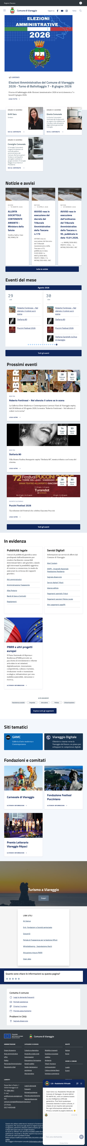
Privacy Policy (64, 1143)
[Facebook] (56, 10)
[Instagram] (65, 10)
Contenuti (16, 77)
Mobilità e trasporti (51, 1050)
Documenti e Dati (10, 1067)
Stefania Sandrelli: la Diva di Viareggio (66, 338)
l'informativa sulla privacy (37, 1141)
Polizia (56, 702)
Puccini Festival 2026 (26, 328)
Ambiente (48, 1060)
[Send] (81, 1137)
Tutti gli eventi (43, 527)
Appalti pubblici (29, 1063)
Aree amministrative (11, 1054)
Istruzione (44, 702)
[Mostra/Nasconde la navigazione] (4, 10)
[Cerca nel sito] (80, 10)
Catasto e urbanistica (31, 1050)
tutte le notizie (42, 269)
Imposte (32, 702)
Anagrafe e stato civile (31, 1054)
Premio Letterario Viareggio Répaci (17, 844)
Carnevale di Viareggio (20, 797)
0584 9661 (10, 1090)
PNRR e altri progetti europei (19, 649)
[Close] (81, 1083)
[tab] (28, 344)
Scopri (43, 898)
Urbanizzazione (69, 702)
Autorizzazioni (29, 1057)
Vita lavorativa (29, 1073)
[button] (9, 3)
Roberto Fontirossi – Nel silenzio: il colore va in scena (27, 311)
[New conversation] (77, 1083)
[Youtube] (61, 10)
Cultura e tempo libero (52, 1070)
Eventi (67, 1070)
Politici (6, 1060)
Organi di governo (10, 1050)
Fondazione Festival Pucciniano (59, 797)
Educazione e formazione (32, 1060)
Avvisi (67, 1054)
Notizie (67, 1050)
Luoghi (67, 1067)
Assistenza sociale (18, 702)
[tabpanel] (24, 318)
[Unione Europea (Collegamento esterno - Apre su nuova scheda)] (14, 1036)
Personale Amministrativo (13, 1063)
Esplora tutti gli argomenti (43, 710)
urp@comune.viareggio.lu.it (13, 1096)
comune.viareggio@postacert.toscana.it (17, 1101)
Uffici (6, 1057)
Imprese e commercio (52, 1073)
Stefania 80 (22, 319)
